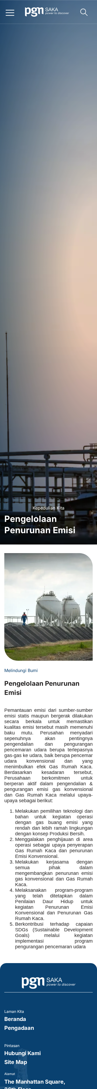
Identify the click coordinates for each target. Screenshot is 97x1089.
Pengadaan (19, 1028)
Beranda (15, 1019)
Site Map (15, 1062)
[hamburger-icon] (9, 12)
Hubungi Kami (22, 1053)
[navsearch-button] (84, 12)
